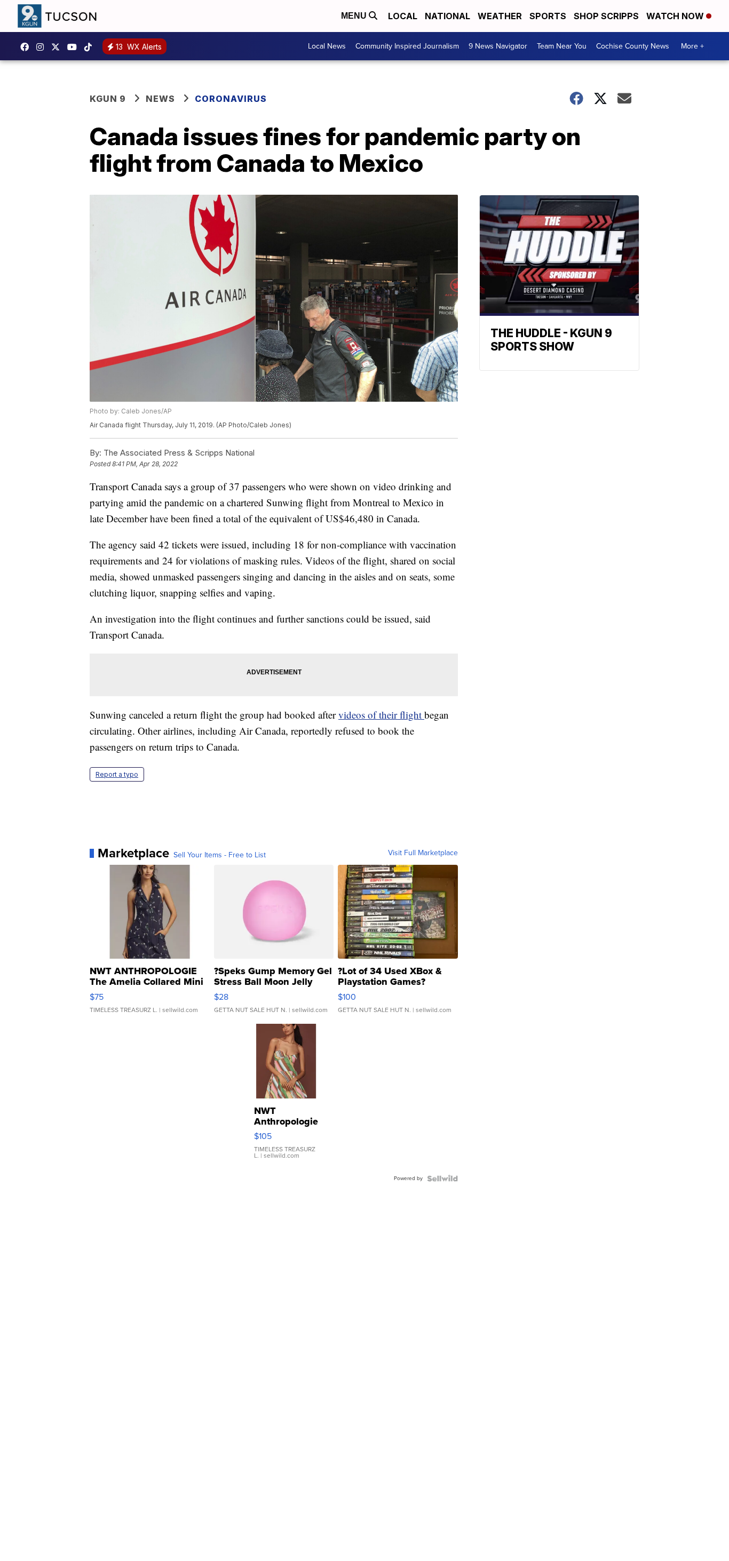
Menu (355, 15)
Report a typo (117, 774)
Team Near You (562, 46)
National (447, 16)
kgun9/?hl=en (42, 47)
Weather (500, 16)
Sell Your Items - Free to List (219, 855)
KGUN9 (58, 47)
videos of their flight (381, 714)
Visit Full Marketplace (423, 853)
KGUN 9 (108, 98)
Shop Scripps (606, 16)
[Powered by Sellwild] (442, 1178)
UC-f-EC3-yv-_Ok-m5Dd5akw (74, 47)
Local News (327, 46)
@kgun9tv (90, 47)
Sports (547, 16)
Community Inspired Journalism (407, 46)
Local (402, 16)
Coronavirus (231, 98)
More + (692, 46)
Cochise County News (632, 46)
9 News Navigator (498, 46)
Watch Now (676, 16)
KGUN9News (27, 47)
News (160, 98)
